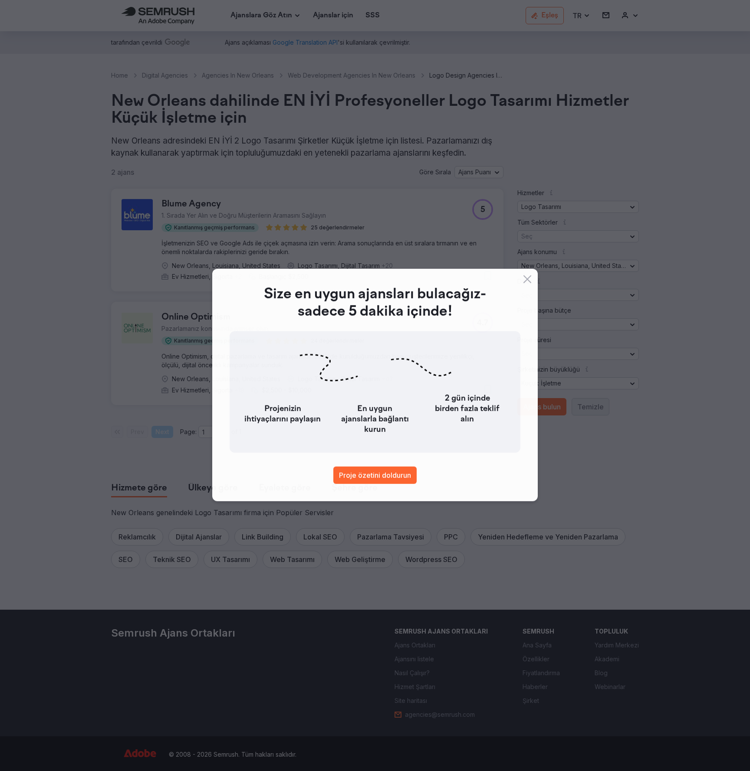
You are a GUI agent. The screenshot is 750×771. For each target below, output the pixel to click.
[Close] (527, 279)
